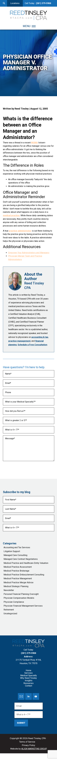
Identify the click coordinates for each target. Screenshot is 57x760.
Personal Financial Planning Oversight (21, 594)
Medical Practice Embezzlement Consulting (24, 574)
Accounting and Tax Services (17, 547)
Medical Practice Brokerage (16, 571)
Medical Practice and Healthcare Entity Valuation (26, 563)
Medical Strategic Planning (16, 586)
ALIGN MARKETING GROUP (34, 748)
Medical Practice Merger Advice (18, 582)
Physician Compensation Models (19, 598)
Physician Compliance (14, 602)
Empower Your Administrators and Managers (28, 252)
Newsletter (9, 590)
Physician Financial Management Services (23, 606)
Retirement (9, 609)
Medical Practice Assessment (18, 567)
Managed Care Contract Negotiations (21, 559)
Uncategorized (10, 613)
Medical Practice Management (18, 578)
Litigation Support (12, 551)
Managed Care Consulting (15, 555)
